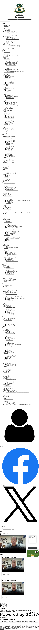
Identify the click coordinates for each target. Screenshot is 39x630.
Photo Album (6, 168)
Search (1, 529)
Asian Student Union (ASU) (10, 140)
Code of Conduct (6, 84)
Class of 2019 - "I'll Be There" (10, 38)
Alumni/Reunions (8, 166)
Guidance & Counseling (7, 54)
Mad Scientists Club (9, 150)
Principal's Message (7, 244)
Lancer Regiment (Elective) (10, 343)
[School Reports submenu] (9, 44)
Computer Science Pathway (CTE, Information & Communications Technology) (18, 200)
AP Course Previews (7, 94)
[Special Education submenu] (10, 306)
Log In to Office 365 (7, 179)
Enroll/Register (6, 58)
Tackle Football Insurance (10, 82)
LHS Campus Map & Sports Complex (10, 87)
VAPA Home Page (7, 204)
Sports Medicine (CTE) (9, 202)
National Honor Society (9, 155)
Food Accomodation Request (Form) (11, 62)
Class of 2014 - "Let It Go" (10, 42)
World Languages (7, 124)
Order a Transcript (7, 195)
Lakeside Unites (6, 137)
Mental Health (6, 362)
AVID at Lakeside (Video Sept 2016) (11, 102)
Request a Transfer (7, 186)
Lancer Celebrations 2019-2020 (11, 164)
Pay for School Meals (9, 191)
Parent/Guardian (8, 277)
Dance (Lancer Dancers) (9, 123)
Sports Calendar (6, 73)
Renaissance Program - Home (8, 162)
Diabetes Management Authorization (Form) (12, 61)
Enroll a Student (6, 185)
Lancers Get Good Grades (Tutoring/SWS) (10, 290)
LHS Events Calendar (9, 258)
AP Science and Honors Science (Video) (12, 96)
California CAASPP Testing (8, 128)
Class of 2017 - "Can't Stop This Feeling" (12, 231)
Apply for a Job (6, 389)
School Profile (6, 218)
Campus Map (8, 29)
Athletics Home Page (7, 74)
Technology (8, 175)
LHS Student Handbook (8, 30)
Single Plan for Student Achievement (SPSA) (13, 46)
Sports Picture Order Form (10, 83)
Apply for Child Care (7, 194)
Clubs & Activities (7, 139)
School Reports (6, 44)
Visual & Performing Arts (10, 118)
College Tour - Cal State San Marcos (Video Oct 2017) (14, 105)
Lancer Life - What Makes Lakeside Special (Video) (14, 34)
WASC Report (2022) (9, 47)
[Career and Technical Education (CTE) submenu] (16, 391)
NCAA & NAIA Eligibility (8, 86)
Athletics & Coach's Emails (10, 76)
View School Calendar (7, 375)
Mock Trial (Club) (9, 154)
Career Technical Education (8, 297)
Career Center (6, 56)
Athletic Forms (6, 78)
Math (5, 111)
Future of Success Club (9, 145)
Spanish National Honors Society (11, 156)
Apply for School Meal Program (11, 382)
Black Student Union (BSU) (10, 141)
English (5, 109)
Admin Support (6, 245)
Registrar (5, 57)
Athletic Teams (8, 77)
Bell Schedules (6, 70)
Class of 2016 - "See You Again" (11, 40)
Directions (5, 28)
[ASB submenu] (6, 157)
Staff (5, 89)
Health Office (6, 251)
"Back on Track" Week (7, 330)
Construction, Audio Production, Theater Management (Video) (15, 106)
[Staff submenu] (6, 281)
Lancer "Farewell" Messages (8, 37)
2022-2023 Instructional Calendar (11, 172)
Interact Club (8, 147)
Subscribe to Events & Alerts (8, 388)
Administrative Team (7, 52)
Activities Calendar (9, 159)
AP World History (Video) (10, 98)
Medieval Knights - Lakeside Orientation (10, 136)
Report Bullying (6, 193)
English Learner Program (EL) (10, 115)
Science (5, 304)
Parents (3, 527)
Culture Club (8, 144)
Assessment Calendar (7, 127)
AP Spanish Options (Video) (10, 97)
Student (7, 85)
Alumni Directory (8, 165)
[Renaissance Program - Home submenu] (13, 162)
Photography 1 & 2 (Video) (10, 121)
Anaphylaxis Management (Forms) (11, 63)
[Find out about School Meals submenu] (13, 189)
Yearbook (5, 167)
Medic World (8, 153)
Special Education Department (8, 395)
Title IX (5, 49)
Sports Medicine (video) (9, 108)
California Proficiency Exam (10, 132)
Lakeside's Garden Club (9, 148)
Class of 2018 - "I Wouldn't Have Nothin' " (12, 39)
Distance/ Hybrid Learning (8, 93)
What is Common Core (7, 99)
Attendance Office (7, 59)
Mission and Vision (7, 25)
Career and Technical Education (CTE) (10, 199)
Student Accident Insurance (10, 81)
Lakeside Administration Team (8, 207)
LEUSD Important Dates (10, 68)
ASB (5, 157)
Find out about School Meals (8, 189)
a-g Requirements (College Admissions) (10, 100)
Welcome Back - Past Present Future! (11, 32)
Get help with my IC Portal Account (9, 188)
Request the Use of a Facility (8, 196)
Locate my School (7, 376)
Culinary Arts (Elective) (9, 143)
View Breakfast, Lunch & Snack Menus (12, 190)
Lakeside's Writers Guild (9, 149)
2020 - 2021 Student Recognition (9, 211)
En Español (2, 531)
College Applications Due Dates (11, 133)
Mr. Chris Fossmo (3, 533)
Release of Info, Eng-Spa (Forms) (11, 65)
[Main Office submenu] (2, 51)
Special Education (7, 114)
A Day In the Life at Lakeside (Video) (12, 35)
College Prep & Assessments (8, 129)
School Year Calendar (7, 363)
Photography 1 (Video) (9, 120)
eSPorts (7, 336)
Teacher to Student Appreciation (11, 225)
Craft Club (7, 142)
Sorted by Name (8, 91)
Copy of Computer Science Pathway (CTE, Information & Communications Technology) (17, 212)
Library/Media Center (7, 178)
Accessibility (2, 629)
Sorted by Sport (8, 90)
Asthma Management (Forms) (10, 64)
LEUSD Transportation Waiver (10, 80)
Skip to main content (3, 0)
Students (3, 526)
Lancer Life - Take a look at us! (9, 31)
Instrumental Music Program (10, 310)
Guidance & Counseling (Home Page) (12, 55)
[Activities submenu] (2, 327)
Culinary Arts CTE (9, 201)
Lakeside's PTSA (6, 180)
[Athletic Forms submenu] (9, 78)
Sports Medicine (8, 203)
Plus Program (6, 161)
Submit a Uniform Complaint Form (9, 198)
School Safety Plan (7, 43)
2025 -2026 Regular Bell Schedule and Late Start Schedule (15, 71)
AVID (5, 101)
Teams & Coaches (7, 75)
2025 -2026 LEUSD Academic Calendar (12, 69)
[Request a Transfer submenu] (10, 378)
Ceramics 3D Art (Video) (10, 122)
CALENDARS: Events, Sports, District (10, 257)
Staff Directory (6, 26)
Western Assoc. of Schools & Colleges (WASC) (13, 238)
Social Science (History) (7, 113)
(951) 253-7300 (5, 605)
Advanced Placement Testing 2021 (9, 126)
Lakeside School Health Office (10, 402)
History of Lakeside (7, 27)
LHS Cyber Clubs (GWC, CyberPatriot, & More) (13, 152)
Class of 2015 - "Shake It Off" (10, 41)
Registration (6, 176)
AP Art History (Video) (9, 95)
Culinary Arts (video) (9, 107)
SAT (6, 131)
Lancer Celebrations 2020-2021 (11, 356)
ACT (7, 323)
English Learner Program (8, 110)
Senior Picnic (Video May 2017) (11, 103)
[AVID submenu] (6, 293)
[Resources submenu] (2, 170)
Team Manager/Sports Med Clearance (11, 271)
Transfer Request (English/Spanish (11, 187)
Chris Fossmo (8, 574)
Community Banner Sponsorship (9, 88)
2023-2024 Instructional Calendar (11, 173)
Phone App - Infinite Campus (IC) (9, 72)
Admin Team (6, 208)
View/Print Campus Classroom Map (9, 183)
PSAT (7, 130)
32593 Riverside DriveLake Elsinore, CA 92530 (4, 604)
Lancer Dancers (8, 342)
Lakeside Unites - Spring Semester (9, 329)
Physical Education (7, 303)
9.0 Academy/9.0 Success (10, 116)
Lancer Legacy (8, 33)
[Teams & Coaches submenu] (10, 267)
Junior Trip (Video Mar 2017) (10, 104)
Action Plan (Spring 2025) (10, 48)
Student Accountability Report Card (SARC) (13, 45)
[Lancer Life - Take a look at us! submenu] (14, 31)
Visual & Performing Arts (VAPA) (9, 117)
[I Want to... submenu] (2, 182)
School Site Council (7, 36)
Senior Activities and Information (9, 160)
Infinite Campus (6, 177)
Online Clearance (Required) (10, 270)
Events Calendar (8, 158)
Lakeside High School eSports (10, 146)
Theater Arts (8, 119)
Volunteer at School (7, 192)
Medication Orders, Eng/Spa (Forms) (11, 60)
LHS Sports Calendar (9, 67)
